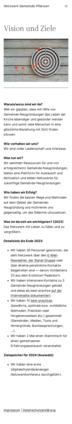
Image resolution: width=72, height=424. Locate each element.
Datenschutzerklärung (39, 410)
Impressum (12, 410)
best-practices (41, 300)
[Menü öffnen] (66, 6)
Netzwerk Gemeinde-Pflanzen (26, 6)
